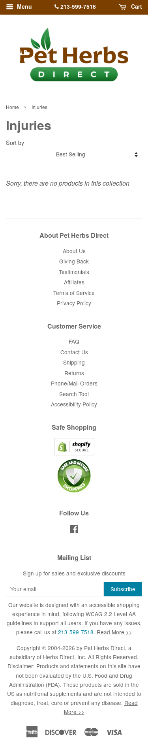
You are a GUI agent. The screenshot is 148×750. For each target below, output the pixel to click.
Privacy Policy (74, 303)
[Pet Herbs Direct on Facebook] (74, 530)
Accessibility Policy (74, 404)
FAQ (74, 341)
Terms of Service (74, 293)
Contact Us (74, 352)
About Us (74, 251)
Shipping (74, 362)
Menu (23, 6)
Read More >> (114, 632)
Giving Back (74, 261)
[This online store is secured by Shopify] (74, 453)
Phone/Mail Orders (74, 383)
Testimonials (74, 272)
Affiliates (74, 282)
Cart (135, 6)
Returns (74, 373)
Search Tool (74, 394)
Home (12, 106)
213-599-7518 (77, 6)
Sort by (15, 142)
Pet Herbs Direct (104, 648)
